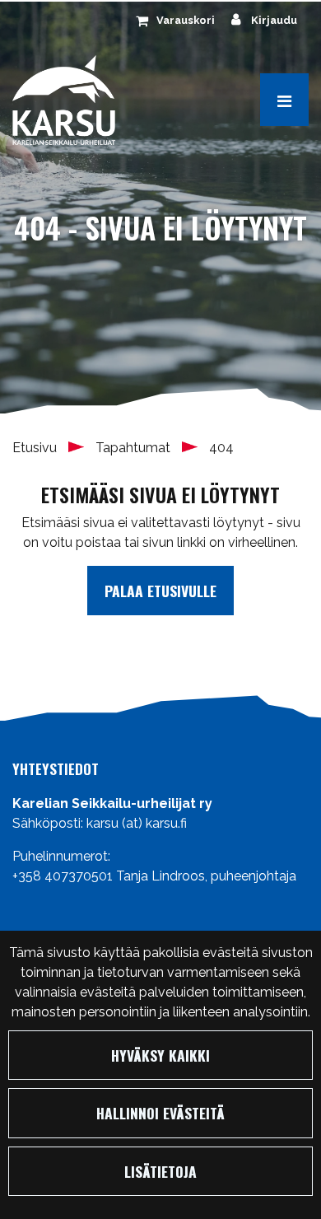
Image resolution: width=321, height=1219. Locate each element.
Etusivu (36, 447)
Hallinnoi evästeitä (160, 1112)
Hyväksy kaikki (160, 1055)
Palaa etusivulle (160, 590)
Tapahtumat (134, 447)
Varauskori (185, 20)
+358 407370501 (62, 876)
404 (221, 447)
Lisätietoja (160, 1171)
